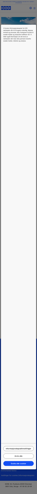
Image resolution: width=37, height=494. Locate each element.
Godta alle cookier (18, 463)
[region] (18, 247)
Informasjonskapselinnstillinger (18, 449)
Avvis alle (18, 456)
